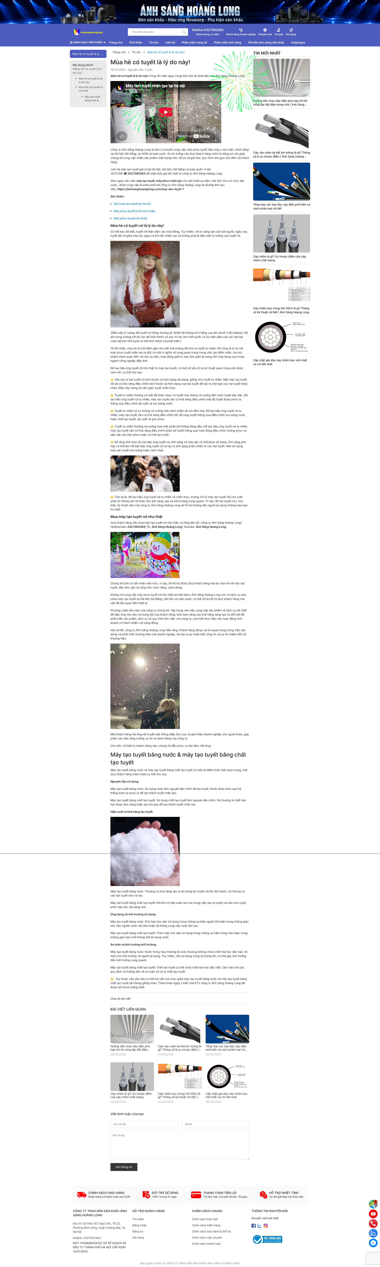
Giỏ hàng (138, 1237)
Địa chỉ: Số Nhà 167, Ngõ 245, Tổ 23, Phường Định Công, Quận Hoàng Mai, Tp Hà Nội (99, 1227)
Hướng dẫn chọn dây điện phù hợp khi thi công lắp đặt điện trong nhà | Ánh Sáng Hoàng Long (280, 104)
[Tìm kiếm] (184, 32)
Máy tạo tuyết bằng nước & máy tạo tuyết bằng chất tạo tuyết (92, 98)
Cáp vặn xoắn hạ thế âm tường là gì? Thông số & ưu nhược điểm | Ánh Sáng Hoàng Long (179, 1050)
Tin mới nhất (267, 53)
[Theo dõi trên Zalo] (260, 1225)
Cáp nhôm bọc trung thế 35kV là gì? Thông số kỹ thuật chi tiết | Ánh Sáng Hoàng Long (179, 1097)
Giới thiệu (135, 42)
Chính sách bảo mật (205, 1219)
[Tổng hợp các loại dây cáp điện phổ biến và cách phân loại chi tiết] (227, 1029)
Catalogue (298, 42)
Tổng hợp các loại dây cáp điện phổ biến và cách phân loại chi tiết (226, 1050)
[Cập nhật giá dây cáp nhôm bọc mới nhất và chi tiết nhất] (227, 1076)
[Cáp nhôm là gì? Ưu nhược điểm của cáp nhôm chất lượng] (132, 1076)
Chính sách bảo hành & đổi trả (211, 1231)
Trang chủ (116, 42)
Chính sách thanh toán (206, 1243)
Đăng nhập (139, 1225)
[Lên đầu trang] (373, 1260)
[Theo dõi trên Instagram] (266, 1225)
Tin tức (154, 42)
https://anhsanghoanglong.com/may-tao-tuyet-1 (150, 189)
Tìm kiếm (138, 1219)
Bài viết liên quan (128, 1009)
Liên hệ (170, 42)
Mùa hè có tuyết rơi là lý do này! (91, 80)
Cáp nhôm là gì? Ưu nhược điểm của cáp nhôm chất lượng (131, 1095)
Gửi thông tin (124, 1167)
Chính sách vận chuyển (207, 1237)
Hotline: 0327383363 (87, 1238)
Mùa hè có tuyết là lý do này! (89, 54)
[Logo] (88, 32)
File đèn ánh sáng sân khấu (266, 42)
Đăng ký (137, 1231)
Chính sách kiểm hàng (206, 1225)
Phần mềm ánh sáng (227, 42)
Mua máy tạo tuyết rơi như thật (91, 89)
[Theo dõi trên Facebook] (254, 1225)
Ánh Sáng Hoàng (207, 526)
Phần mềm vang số (194, 42)
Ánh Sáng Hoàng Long (167, 526)
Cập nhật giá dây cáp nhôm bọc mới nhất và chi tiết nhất (226, 1095)
